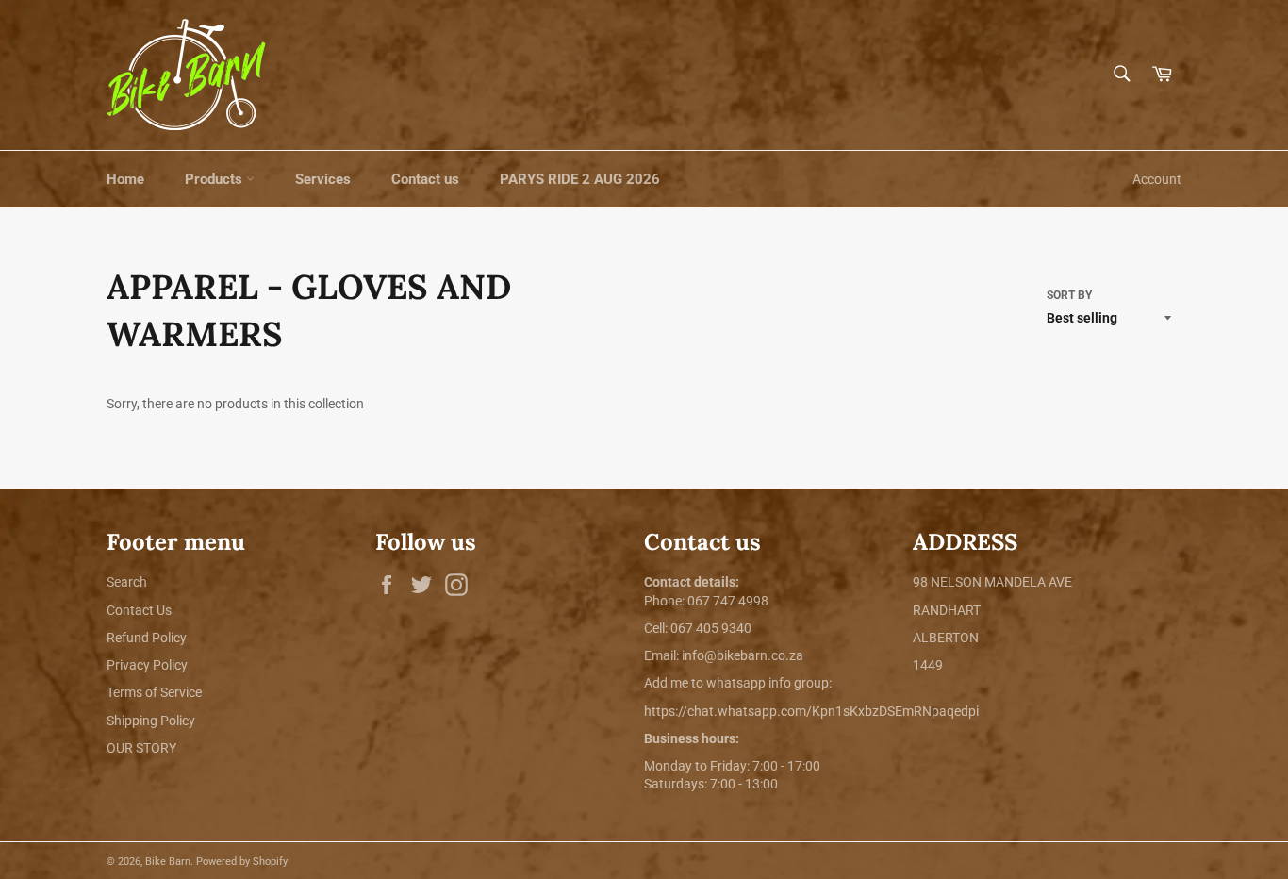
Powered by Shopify (242, 861)
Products (215, 179)
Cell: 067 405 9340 (697, 628)
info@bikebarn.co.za (742, 655)
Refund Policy (147, 637)
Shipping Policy (151, 720)
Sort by (1069, 295)
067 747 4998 (727, 600)
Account (1156, 179)
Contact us (425, 179)
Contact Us (139, 610)
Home (125, 179)
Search (127, 581)
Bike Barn (167, 861)
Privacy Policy (147, 664)
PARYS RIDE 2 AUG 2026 (580, 179)
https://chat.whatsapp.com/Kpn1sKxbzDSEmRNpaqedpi (811, 711)
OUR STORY (141, 747)
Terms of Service (154, 692)
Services (323, 179)
